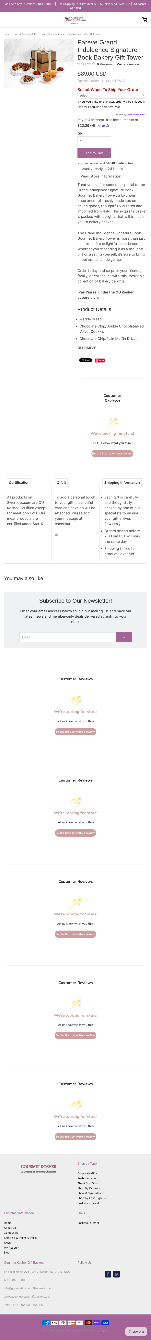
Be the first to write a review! (112, 453)
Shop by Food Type (90, 1198)
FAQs (7, 1242)
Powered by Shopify (96, 1330)
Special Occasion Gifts (25, 34)
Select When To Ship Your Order (108, 89)
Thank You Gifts (87, 1183)
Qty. (80, 133)
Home (7, 34)
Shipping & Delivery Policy (21, 1237)
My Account (11, 1247)
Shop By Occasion (89, 1188)
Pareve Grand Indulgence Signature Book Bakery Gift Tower (71, 34)
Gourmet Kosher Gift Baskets (68, 1330)
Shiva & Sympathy (89, 1193)
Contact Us (11, 1232)
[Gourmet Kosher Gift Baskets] (75, 20)
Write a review (128, 64)
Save (101, 360)
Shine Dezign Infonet (136, 114)
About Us (10, 1227)
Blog (7, 1252)
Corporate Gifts (87, 1173)
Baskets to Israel (88, 1203)
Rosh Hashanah (87, 1178)
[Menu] (18, 19)
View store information (101, 176)
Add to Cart (94, 153)
